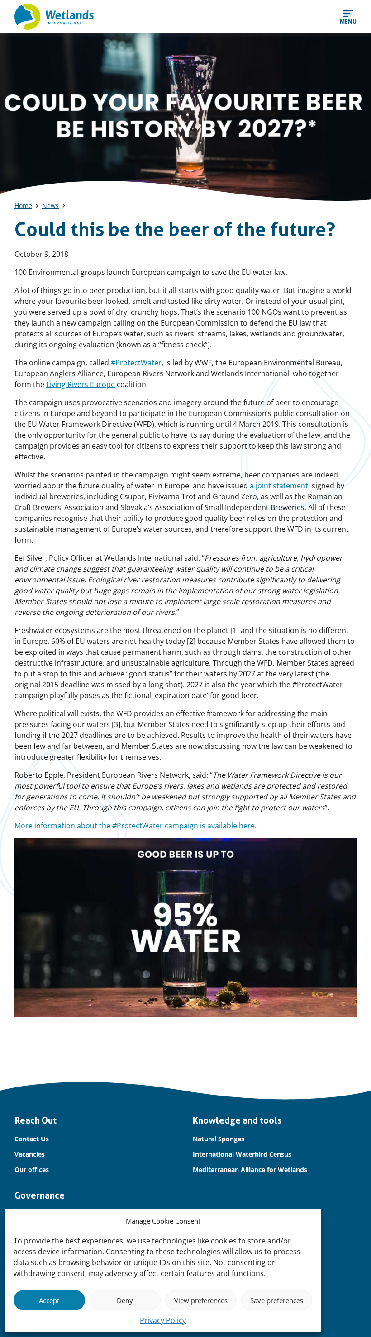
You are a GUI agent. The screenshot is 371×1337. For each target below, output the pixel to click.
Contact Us (31, 1138)
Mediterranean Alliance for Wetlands (250, 1169)
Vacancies (29, 1154)
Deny (125, 1300)
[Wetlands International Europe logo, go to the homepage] (54, 17)
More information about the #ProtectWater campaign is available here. (135, 826)
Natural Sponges (218, 1138)
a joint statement (279, 486)
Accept (49, 1300)
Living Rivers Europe (80, 384)
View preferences (201, 1300)
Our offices (31, 1169)
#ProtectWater (136, 363)
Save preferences (276, 1300)
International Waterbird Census (242, 1154)
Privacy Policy (163, 1320)
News (50, 205)
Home (23, 205)
